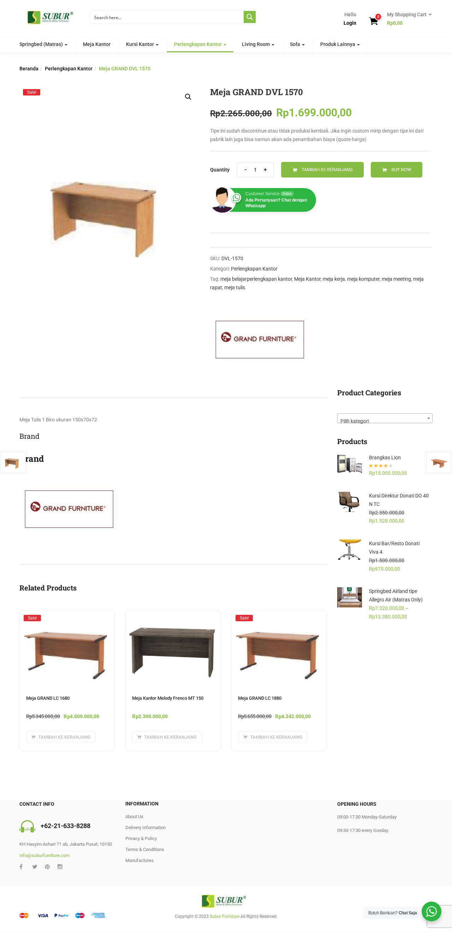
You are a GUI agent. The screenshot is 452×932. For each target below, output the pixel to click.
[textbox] (385, 421)
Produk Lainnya (338, 44)
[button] (407, 19)
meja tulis (234, 287)
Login (350, 23)
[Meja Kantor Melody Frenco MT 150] (173, 615)
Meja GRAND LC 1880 (259, 698)
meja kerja (334, 279)
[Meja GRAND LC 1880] (279, 618)
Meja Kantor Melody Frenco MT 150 (167, 698)
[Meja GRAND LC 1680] (67, 618)
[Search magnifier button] (250, 17)
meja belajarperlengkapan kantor (256, 279)
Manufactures (139, 860)
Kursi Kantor (140, 44)
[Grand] (260, 338)
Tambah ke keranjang (327, 169)
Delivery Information (145, 827)
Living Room (256, 44)
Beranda (28, 68)
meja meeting (396, 279)
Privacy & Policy (141, 838)
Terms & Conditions (144, 849)
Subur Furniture (224, 916)
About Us (134, 816)
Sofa (295, 44)
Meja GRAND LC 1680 (48, 698)
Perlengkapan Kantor (198, 44)
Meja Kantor (97, 44)
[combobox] (385, 418)
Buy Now (401, 169)
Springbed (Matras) (41, 44)
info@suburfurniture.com (44, 855)
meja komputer (363, 279)
